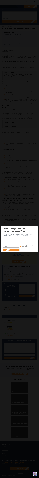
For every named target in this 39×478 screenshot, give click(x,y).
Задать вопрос (11, 249)
